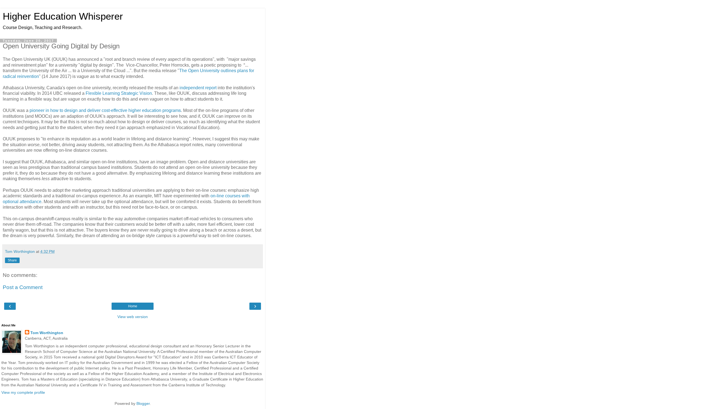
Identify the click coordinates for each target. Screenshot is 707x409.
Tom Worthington (46, 333)
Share (12, 260)
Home (132, 306)
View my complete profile (23, 392)
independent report (198, 87)
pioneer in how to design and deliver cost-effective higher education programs (105, 110)
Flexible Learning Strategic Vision (119, 93)
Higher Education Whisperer (63, 16)
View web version (132, 316)
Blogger (143, 403)
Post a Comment (23, 287)
